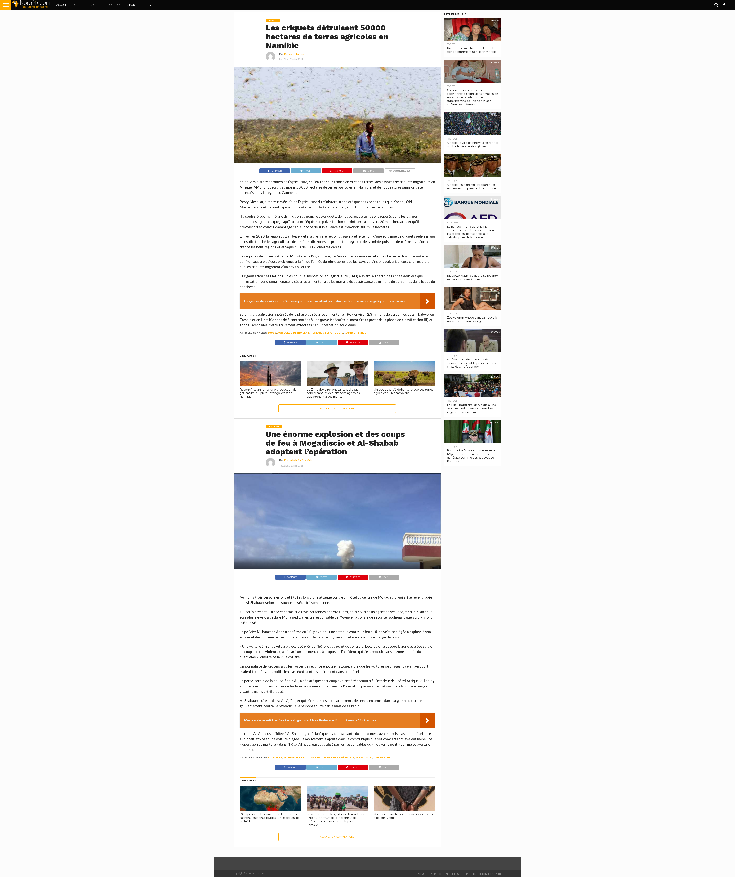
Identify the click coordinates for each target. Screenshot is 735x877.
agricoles (284, 332)
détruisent (301, 332)
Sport (131, 4)
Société (96, 4)
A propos (436, 874)
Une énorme (381, 757)
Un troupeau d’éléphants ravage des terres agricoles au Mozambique (403, 391)
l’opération (345, 757)
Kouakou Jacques (294, 54)
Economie (115, 4)
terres (361, 332)
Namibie (349, 332)
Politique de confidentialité (483, 874)
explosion (322, 757)
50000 (272, 332)
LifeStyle (148, 4)
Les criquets (334, 332)
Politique (79, 4)
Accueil (61, 4)
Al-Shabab (290, 757)
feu (333, 757)
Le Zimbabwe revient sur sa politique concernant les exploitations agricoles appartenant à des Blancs (333, 393)
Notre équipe (454, 874)
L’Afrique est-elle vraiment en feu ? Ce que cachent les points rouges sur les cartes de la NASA (269, 817)
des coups (306, 757)
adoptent (275, 757)
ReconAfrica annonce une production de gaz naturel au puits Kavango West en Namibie (268, 393)
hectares (317, 332)
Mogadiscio (363, 757)
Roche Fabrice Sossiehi (298, 460)
